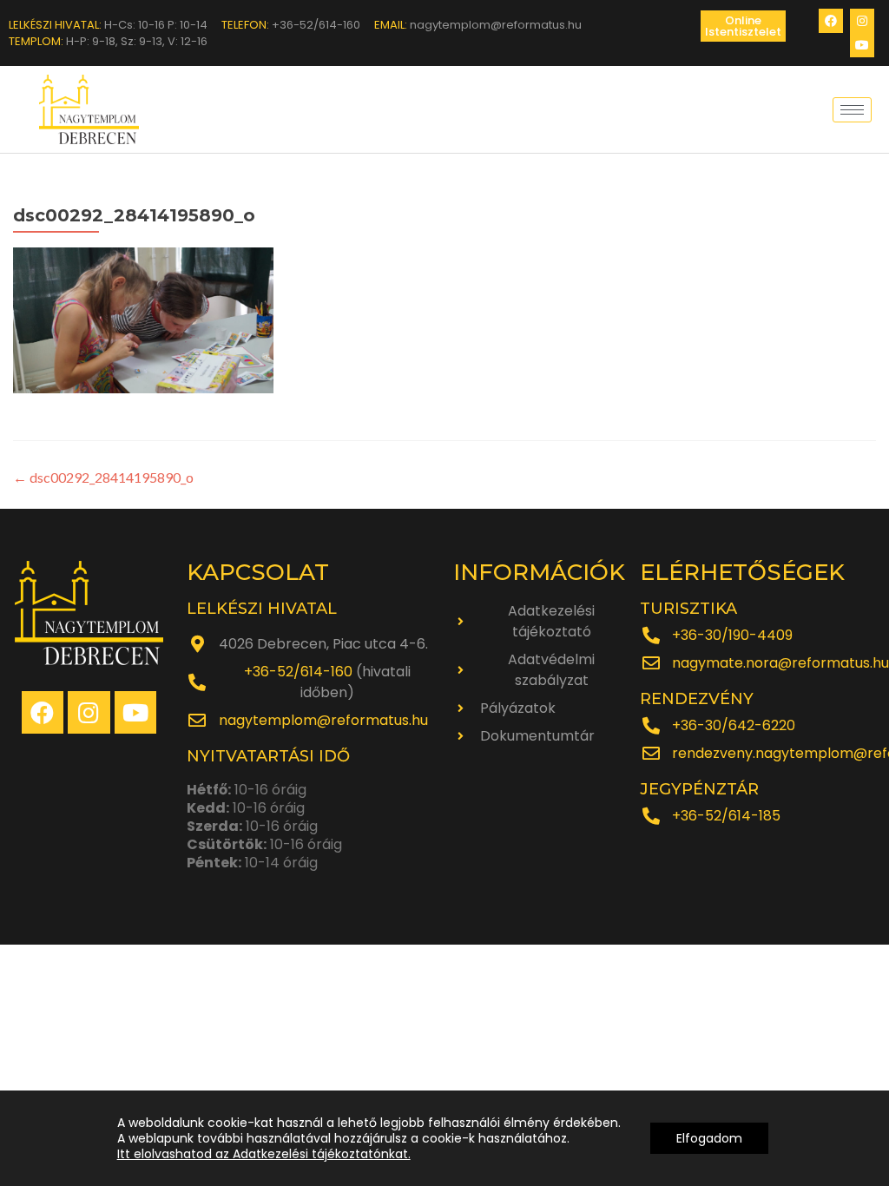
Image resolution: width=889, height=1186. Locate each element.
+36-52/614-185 (726, 816)
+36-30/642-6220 (733, 725)
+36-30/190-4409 (732, 635)
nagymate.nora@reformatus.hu (780, 663)
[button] (743, 26)
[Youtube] (862, 45)
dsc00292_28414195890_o (103, 477)
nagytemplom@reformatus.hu (323, 720)
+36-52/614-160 (298, 672)
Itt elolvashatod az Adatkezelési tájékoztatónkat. (264, 1154)
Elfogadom (709, 1138)
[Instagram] (862, 21)
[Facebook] (831, 21)
